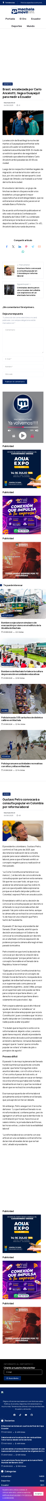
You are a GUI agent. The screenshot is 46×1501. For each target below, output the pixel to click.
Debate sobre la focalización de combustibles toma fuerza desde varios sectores (21, 1438)
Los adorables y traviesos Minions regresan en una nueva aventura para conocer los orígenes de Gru (23, 1450)
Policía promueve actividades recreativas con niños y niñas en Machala (22, 765)
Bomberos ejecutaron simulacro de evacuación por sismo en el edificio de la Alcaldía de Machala (21, 625)
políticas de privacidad (11, 1495)
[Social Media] (14, 1415)
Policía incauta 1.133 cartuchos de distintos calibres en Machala (22, 719)
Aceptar (38, 1494)
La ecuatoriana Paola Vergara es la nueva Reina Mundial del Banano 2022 (22, 1461)
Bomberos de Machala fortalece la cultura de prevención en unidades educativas (22, 672)
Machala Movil (9, 102)
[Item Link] (23, 604)
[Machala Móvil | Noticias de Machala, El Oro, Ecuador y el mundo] (23, 10)
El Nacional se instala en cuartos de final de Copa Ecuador (22, 1427)
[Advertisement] (23, 53)
